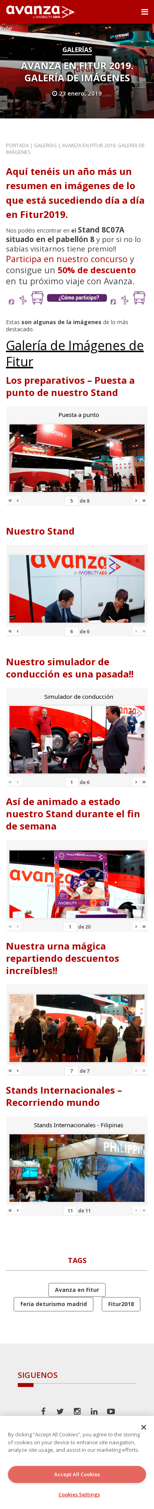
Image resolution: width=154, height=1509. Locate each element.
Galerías (77, 49)
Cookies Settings (79, 1494)
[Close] (143, 1427)
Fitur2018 (121, 1304)
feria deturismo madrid (53, 1304)
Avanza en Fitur (77, 1289)
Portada (17, 145)
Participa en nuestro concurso (67, 259)
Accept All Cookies (77, 1474)
